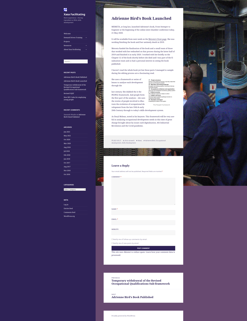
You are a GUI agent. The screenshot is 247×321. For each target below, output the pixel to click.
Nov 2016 (67, 170)
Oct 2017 (67, 163)
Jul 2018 (67, 151)
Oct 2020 (67, 139)
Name (115, 209)
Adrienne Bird (150, 140)
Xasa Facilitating (74, 14)
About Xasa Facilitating (72, 49)
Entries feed (68, 208)
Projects (67, 41)
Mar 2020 (67, 143)
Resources (67, 45)
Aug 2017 (67, 167)
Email (115, 219)
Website (115, 229)
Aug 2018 (67, 147)
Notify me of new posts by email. (126, 243)
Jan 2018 (67, 159)
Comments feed (69, 212)
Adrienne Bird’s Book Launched (75, 81)
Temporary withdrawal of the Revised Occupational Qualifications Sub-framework (75, 87)
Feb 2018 (67, 155)
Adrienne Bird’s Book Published (75, 77)
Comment (116, 177)
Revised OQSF (69, 93)
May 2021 (67, 136)
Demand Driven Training (73, 37)
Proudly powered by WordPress (123, 316)
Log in (66, 205)
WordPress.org (69, 216)
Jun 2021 (67, 132)
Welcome (67, 34)
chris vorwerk (129, 140)
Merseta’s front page (157, 39)
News (140, 140)
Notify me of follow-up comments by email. (130, 239)
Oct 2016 (67, 174)
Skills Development (129, 143)
